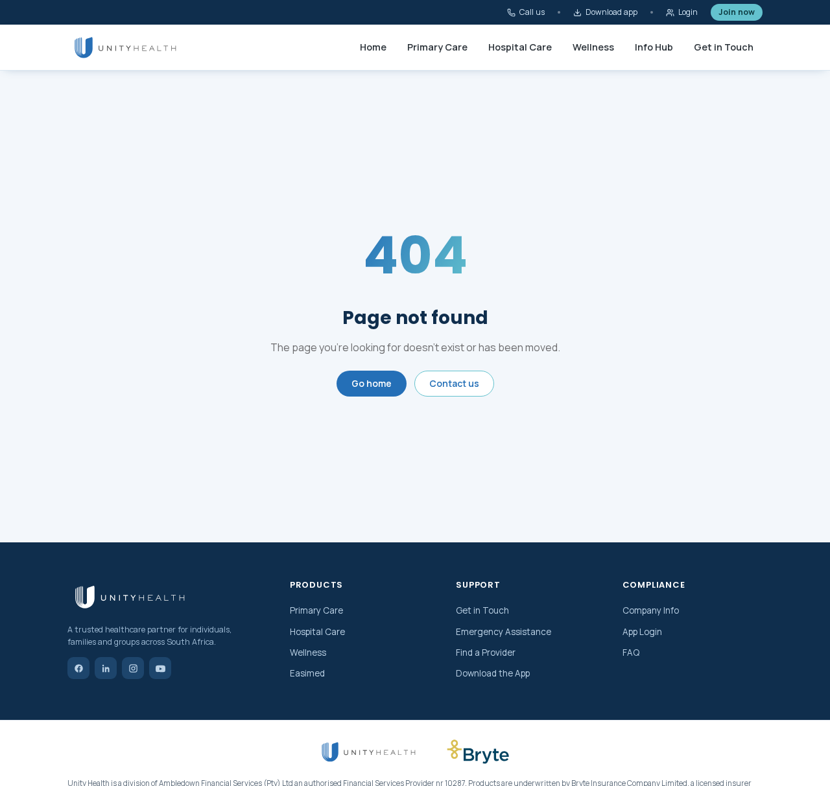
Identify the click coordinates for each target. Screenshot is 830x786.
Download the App (493, 673)
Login (688, 11)
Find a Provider (486, 652)
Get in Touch (723, 47)
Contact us (454, 383)
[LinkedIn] (106, 668)
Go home (371, 383)
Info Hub (654, 47)
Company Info (650, 610)
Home (373, 47)
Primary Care (437, 47)
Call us (532, 11)
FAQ (630, 652)
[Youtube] (160, 668)
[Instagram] (133, 668)
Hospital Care (520, 47)
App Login (642, 632)
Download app (611, 11)
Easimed (307, 673)
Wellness (593, 47)
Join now (736, 11)
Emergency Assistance (503, 632)
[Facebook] (78, 668)
